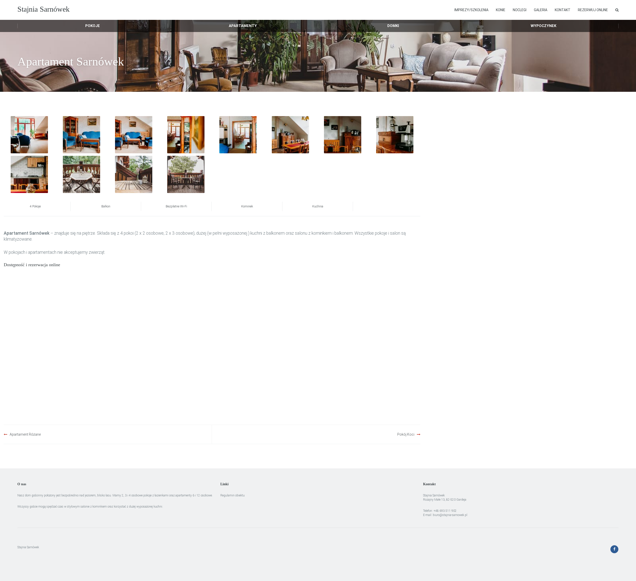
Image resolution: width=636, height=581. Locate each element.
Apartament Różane (25, 434)
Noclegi (519, 10)
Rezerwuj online (593, 10)
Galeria (540, 10)
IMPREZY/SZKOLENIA (471, 10)
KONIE (500, 10)
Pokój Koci (405, 434)
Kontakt (562, 10)
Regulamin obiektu (232, 495)
